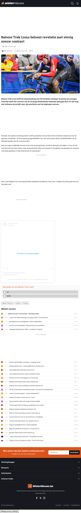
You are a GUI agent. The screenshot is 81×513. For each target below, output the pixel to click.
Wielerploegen (8, 462)
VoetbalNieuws (75, 505)
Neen (9, 296)
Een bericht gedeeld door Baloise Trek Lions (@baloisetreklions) (28, 279)
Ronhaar (25, 303)
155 (32, 51)
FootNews (66, 505)
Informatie (6, 473)
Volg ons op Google (10, 46)
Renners (5, 468)
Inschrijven (74, 452)
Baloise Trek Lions (7, 303)
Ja (8, 292)
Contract (18, 303)
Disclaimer (59, 505)
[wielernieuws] (40, 486)
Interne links (7, 479)
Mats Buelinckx (8, 51)
